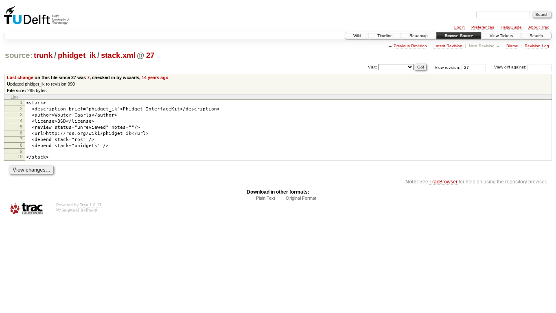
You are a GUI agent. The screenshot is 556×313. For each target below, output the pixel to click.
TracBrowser (443, 181)
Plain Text (265, 198)
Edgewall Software (79, 209)
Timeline (385, 35)
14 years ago (155, 77)
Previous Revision (410, 46)
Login (459, 27)
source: (19, 55)
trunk (43, 55)
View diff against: (511, 67)
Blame (512, 46)
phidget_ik (77, 55)
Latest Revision (447, 46)
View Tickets (501, 35)
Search (536, 35)
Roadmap (418, 35)
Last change (20, 77)
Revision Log (537, 46)
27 (150, 55)
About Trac (538, 27)
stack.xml (118, 55)
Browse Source (458, 35)
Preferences (482, 27)
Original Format (301, 198)
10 (20, 156)
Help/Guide (511, 27)
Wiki (357, 35)
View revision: (447, 67)
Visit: (372, 66)
